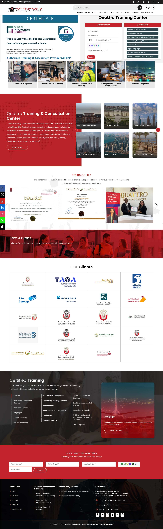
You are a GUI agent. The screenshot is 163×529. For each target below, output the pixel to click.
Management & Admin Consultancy (75, 491)
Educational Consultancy (70, 496)
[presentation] (75, 130)
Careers (135, 12)
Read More (17, 147)
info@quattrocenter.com (30, 2)
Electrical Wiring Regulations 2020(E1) (44, 501)
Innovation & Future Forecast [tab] (54, 410)
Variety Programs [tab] (50, 420)
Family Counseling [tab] (21, 422)
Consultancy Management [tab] (53, 396)
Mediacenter (17, 509)
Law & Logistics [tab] (79, 424)
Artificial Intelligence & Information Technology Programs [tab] (82, 417)
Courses (115, 12)
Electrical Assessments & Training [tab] (82, 404)
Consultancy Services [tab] (22, 408)
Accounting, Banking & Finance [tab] (55, 400)
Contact (125, 12)
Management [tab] (48, 405)
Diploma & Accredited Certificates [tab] (81, 397)
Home (79, 12)
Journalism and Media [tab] (81, 410)
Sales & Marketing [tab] (20, 417)
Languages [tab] (18, 413)
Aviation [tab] (17, 396)
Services (103, 12)
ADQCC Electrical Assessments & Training (45, 494)
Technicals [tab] (47, 415)
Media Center (147, 12)
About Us (89, 12)
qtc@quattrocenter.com (109, 505)
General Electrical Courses (43, 508)
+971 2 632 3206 (11, 2)
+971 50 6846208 (119, 500)
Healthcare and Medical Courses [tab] (23, 401)
